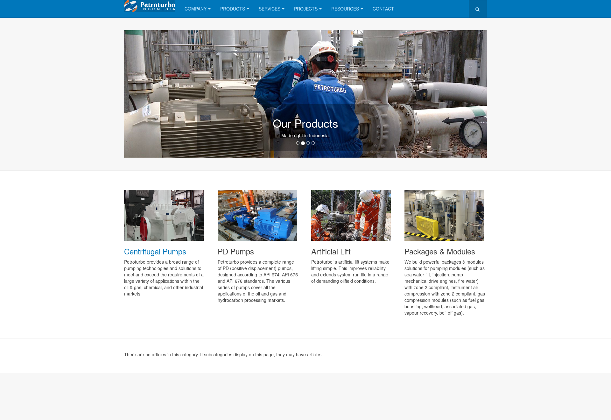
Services (269, 8)
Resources (345, 8)
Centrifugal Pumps (155, 251)
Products (232, 8)
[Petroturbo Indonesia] (149, 6)
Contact (383, 8)
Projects (306, 8)
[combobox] (478, 9)
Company (196, 8)
